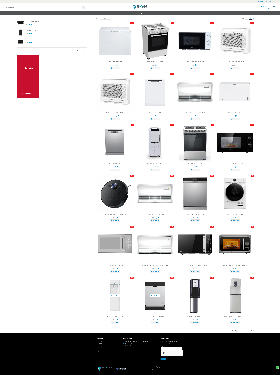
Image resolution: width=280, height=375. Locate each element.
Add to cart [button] (116, 68)
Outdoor (182, 13)
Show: (243, 18)
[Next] (245, 331)
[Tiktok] (122, 369)
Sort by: (97, 18)
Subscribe (163, 358)
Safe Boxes (174, 13)
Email (162, 346)
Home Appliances (109, 13)
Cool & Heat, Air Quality (138, 13)
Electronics (118, 13)
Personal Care (167, 13)
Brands (101, 13)
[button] (250, 18)
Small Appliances (127, 13)
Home (97, 13)
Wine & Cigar (158, 13)
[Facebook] (117, 369)
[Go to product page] (20, 23)
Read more (115, 322)
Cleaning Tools (149, 13)
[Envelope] (125, 369)
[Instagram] (120, 369)
